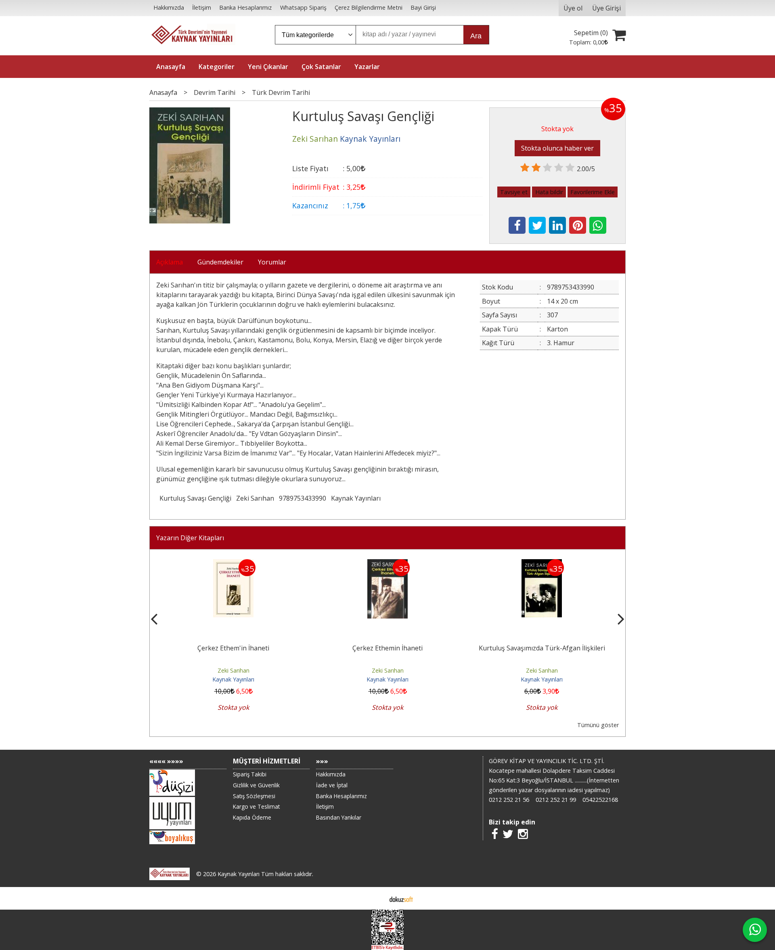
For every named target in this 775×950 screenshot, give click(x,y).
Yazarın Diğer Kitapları (190, 537)
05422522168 (600, 799)
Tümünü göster (598, 725)
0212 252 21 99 (556, 799)
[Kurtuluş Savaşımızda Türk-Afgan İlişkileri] (542, 564)
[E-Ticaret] (401, 898)
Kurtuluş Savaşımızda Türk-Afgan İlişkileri (542, 648)
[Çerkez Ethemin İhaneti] (387, 564)
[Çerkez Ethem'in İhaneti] (233, 564)
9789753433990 (302, 498)
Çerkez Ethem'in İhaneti (233, 648)
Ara (476, 36)
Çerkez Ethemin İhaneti (387, 648)
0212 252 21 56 (509, 799)
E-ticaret (375, 898)
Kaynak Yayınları (356, 498)
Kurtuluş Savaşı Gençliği (195, 498)
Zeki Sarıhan (255, 498)
